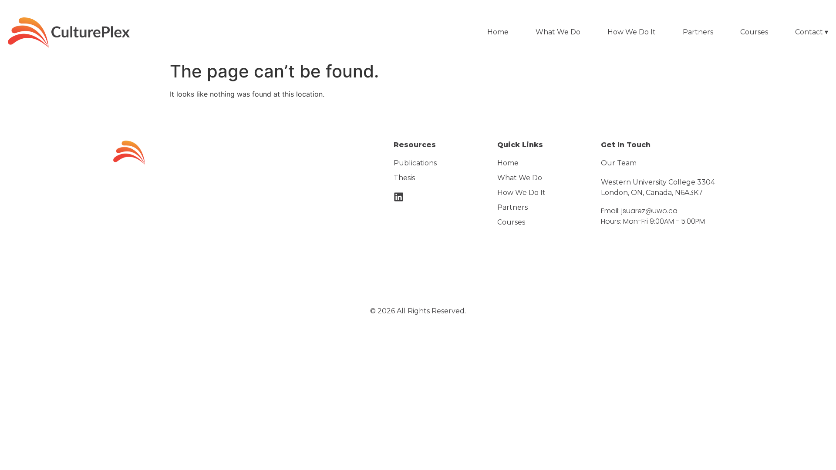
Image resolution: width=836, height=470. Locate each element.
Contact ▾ (811, 32)
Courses (754, 32)
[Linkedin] (399, 197)
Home (498, 32)
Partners (698, 32)
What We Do (558, 32)
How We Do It (631, 32)
